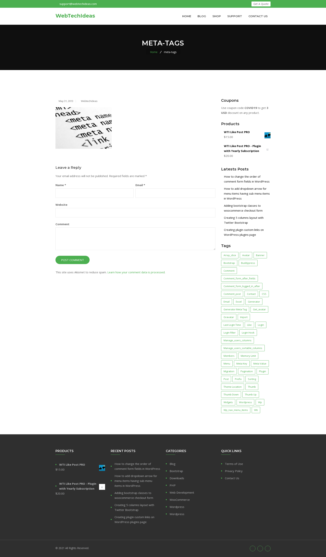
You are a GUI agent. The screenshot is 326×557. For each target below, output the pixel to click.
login (261, 325)
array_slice (230, 255)
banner (260, 255)
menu (227, 363)
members (229, 355)
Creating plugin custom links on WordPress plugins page (134, 519)
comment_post (232, 294)
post (226, 379)
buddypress (248, 263)
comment (229, 270)
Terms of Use (234, 464)
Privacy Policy (234, 471)
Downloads (177, 478)
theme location (233, 386)
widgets (228, 402)
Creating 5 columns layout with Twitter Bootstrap (134, 507)
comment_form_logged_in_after (242, 286)
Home (186, 16)
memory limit (248, 355)
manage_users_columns (237, 340)
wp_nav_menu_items (236, 410)
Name (60, 185)
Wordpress (245, 402)
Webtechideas (89, 101)
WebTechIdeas (75, 16)
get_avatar (259, 309)
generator (254, 301)
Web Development (182, 492)
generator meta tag (235, 309)
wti (256, 410)
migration (229, 371)
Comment (62, 224)
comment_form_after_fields (239, 278)
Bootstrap (176, 471)
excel (239, 301)
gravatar (229, 317)
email (227, 301)
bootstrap (229, 263)
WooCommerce (180, 500)
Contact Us (258, 16)
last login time (232, 325)
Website (61, 204)
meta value (259, 363)
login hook (248, 332)
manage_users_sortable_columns (243, 348)
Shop (216, 16)
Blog (202, 16)
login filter (230, 332)
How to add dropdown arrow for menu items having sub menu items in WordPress (247, 193)
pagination (247, 371)
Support (234, 16)
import (244, 317)
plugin (262, 371)
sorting (252, 379)
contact (251, 294)
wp (260, 402)
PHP (173, 485)
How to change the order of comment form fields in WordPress (137, 466)
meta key (241, 363)
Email (140, 185)
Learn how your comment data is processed (136, 272)
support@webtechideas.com (78, 4)
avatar (246, 255)
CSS (264, 294)
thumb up (251, 394)
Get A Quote (261, 4)
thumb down (231, 394)
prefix (238, 379)
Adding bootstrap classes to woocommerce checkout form (134, 495)
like (249, 325)
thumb (252, 386)
